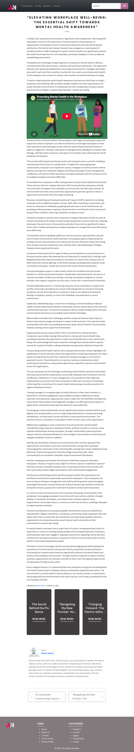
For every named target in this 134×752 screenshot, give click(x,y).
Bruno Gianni (41, 585)
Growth (56, 6)
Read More (39, 619)
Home (44, 729)
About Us (45, 732)
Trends (38, 6)
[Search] (124, 6)
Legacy (76, 735)
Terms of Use (47, 738)
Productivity (27, 6)
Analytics (47, 6)
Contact (45, 735)
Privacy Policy (47, 741)
